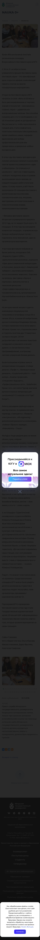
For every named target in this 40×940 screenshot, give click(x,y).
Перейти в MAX (20, 479)
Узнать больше (27, 927)
